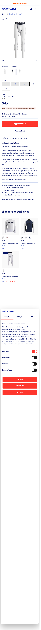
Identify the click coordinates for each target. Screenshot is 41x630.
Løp (3, 19)
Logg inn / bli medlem (9, 116)
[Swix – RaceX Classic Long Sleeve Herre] (10, 233)
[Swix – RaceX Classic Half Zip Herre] (29, 233)
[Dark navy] (12, 72)
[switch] (34, 357)
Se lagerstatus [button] (22, 138)
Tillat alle (20, 379)
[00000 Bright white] (20, 72)
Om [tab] (32, 317)
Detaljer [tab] (19, 317)
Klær (7, 19)
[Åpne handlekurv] (36, 9)
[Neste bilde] (36, 60)
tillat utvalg (19, 386)
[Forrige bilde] (32, 60)
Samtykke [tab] (7, 317)
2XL (6, 88)
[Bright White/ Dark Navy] (5, 72)
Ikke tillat (20, 392)
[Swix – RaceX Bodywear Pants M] (10, 266)
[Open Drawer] (2, 14)
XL (33, 84)
